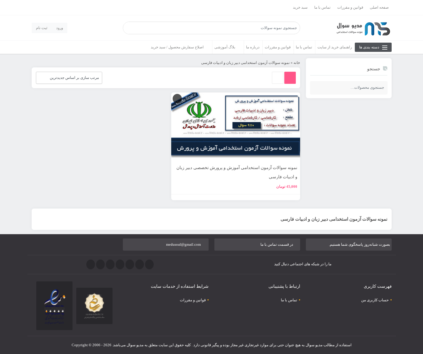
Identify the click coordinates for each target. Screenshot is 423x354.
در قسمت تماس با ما (276, 244)
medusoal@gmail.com (183, 244)
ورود (59, 28)
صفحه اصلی (379, 7)
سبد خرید (300, 7)
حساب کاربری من (375, 300)
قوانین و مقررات (350, 7)
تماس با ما (322, 7)
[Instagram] (120, 264)
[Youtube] (110, 264)
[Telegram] (129, 264)
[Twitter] (139, 264)
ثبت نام (41, 28)
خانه (297, 62)
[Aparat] (90, 264)
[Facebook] (149, 264)
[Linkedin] (100, 264)
